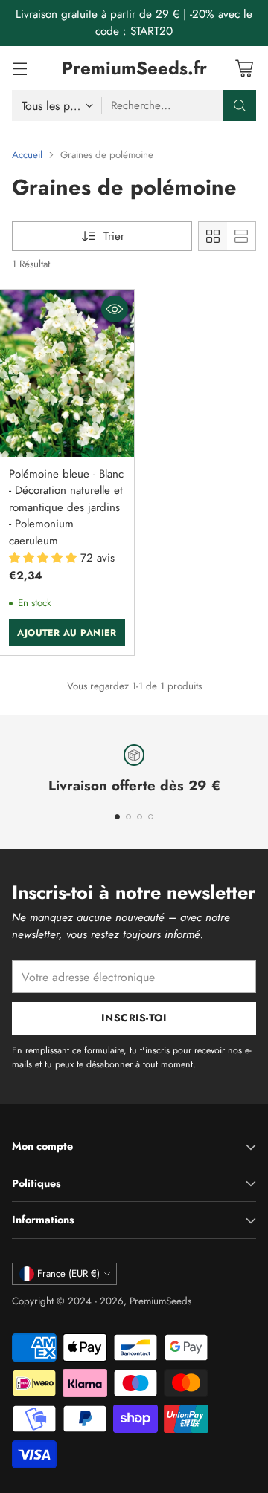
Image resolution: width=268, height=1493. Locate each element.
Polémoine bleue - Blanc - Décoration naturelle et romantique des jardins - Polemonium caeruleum (66, 507)
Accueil (27, 155)
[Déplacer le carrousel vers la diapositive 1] (117, 816)
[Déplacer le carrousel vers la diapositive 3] (139, 816)
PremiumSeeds (160, 1301)
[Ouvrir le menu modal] (19, 68)
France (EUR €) (68, 1273)
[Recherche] (239, 105)
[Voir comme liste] (241, 236)
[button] (44, 558)
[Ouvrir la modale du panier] (244, 68)
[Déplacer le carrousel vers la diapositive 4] (150, 816)
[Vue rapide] (114, 309)
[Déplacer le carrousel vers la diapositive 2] (128, 816)
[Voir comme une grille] (213, 236)
